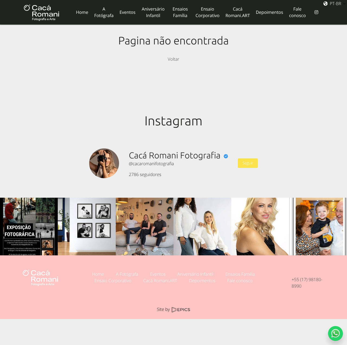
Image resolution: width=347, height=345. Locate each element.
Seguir (247, 163)
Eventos (158, 274)
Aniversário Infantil (195, 274)
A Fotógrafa (127, 274)
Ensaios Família (240, 274)
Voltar (173, 59)
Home (98, 274)
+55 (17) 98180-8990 (307, 282)
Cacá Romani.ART (160, 281)
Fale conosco (239, 281)
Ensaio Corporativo (112, 281)
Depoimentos (202, 281)
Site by (164, 309)
